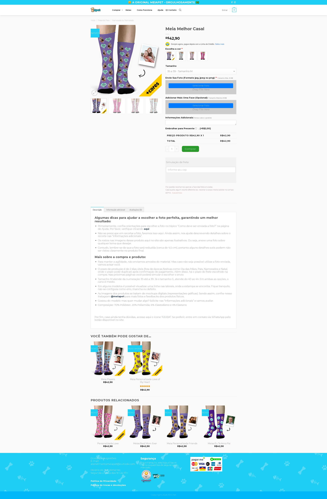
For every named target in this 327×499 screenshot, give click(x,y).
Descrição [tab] (97, 210)
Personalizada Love (108, 443)
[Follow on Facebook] (232, 2)
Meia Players (108, 379)
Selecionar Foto (201, 85)
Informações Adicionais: (188, 117)
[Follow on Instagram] (235, 2)
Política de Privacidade (103, 481)
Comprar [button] (116, 10)
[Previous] (95, 60)
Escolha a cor (174, 49)
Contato (172, 10)
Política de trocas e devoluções (108, 485)
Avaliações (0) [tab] (136, 210)
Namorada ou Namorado (123, 20)
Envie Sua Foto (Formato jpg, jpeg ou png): (199, 78)
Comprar (190, 148)
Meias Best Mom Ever (145, 443)
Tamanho (171, 66)
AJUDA (166, 317)
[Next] (157, 60)
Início (93, 20)
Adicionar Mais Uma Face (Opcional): (196, 97)
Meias (128, 10)
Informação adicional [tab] (115, 210)
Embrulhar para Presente (180, 128)
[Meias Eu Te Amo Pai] (219, 423)
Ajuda (160, 10)
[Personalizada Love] (108, 423)
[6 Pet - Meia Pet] (99, 10)
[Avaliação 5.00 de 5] (145, 386)
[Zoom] (94, 93)
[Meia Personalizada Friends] (182, 423)
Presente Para (103, 20)
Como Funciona (144, 10)
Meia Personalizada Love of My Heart (145, 380)
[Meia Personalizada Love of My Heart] (145, 358)
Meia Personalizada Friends (182, 443)
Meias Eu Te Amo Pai (219, 443)
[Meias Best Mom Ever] (145, 423)
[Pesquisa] (180, 10)
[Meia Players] (108, 358)
